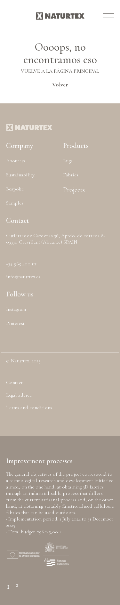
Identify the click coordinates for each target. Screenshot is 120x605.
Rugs (68, 160)
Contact (14, 382)
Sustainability (20, 175)
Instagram (16, 309)
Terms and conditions (29, 407)
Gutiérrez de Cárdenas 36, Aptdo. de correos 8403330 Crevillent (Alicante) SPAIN (56, 238)
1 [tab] (8, 582)
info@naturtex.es (23, 276)
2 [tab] (17, 582)
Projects (74, 190)
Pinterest (15, 323)
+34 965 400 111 (21, 264)
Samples (14, 203)
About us (15, 160)
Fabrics (70, 175)
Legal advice (19, 395)
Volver (60, 84)
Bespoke (15, 189)
